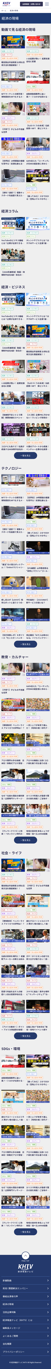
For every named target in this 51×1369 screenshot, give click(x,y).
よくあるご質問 (10, 1335)
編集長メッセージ (11, 1328)
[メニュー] (47, 4)
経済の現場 (8, 1304)
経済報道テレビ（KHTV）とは (17, 1320)
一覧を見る (25, 455)
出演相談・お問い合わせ (31, 4)
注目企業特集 (9, 1312)
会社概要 (7, 1343)
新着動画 (7, 1280)
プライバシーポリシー (13, 1351)
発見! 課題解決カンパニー (15, 1288)
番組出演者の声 (10, 1296)
